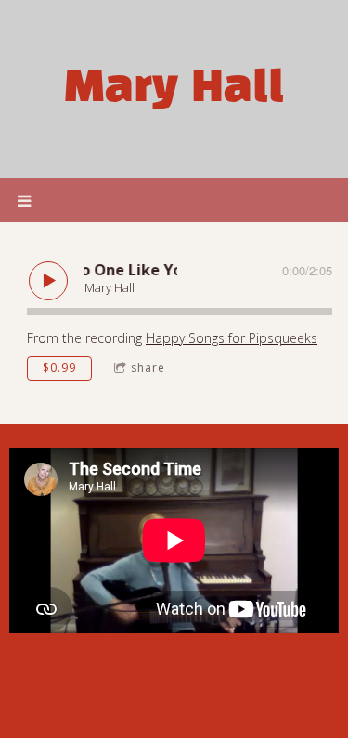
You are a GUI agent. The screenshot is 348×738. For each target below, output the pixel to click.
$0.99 (59, 367)
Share (148, 367)
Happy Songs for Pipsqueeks (231, 338)
